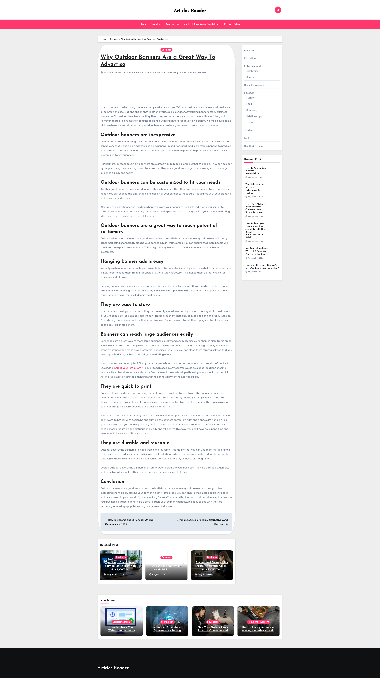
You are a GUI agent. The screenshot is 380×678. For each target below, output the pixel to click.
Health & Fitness (253, 146)
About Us (156, 24)
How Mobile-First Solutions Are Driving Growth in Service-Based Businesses (166, 565)
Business (166, 50)
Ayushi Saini (160, 569)
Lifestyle (249, 93)
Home (143, 24)
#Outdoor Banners (131, 72)
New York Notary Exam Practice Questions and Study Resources (213, 630)
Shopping (251, 110)
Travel (249, 122)
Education (250, 58)
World (247, 138)
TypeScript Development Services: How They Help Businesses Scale (121, 565)
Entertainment (252, 66)
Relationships (254, 116)
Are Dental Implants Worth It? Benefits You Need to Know (256, 251)
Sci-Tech (249, 130)
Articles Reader (190, 11)
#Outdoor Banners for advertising (160, 72)
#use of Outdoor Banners (192, 72)
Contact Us (172, 24)
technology (167, 622)
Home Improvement (255, 85)
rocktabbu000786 (118, 569)
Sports (250, 77)
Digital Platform (121, 622)
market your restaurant (127, 367)
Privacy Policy (232, 24)
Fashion (250, 97)
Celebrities (252, 71)
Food (249, 104)
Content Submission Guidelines (202, 24)
